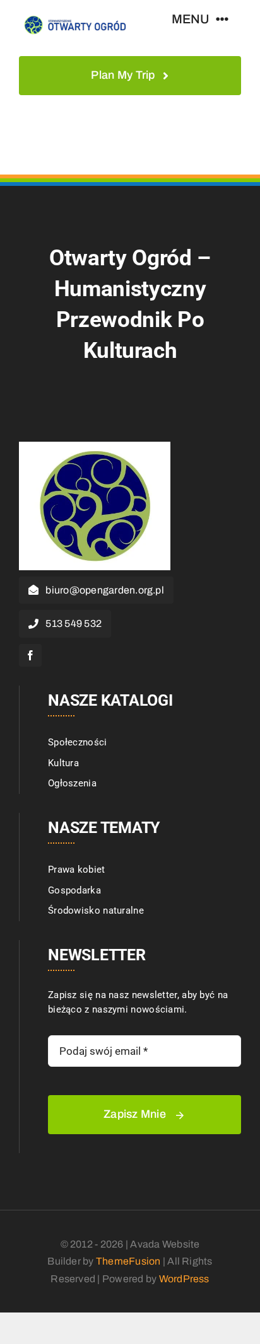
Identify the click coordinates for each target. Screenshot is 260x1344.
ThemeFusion (128, 1261)
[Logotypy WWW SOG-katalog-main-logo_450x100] (74, 17)
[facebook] (30, 655)
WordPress (184, 1278)
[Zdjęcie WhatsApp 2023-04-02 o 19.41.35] (94, 446)
